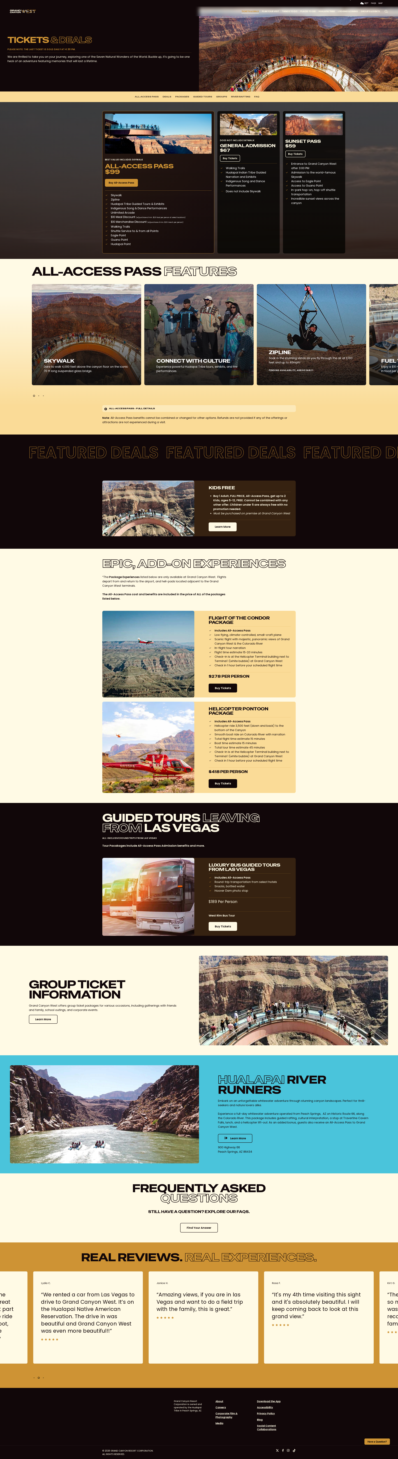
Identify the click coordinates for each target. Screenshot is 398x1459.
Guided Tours (202, 96)
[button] (329, 13)
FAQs (373, 3)
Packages (182, 96)
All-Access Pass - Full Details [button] (132, 408)
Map (380, 3)
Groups (221, 96)
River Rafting (240, 96)
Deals (167, 96)
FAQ (256, 96)
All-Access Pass (147, 96)
